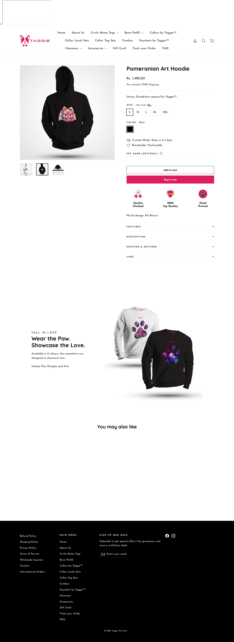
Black (130, 129)
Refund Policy (28, 536)
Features (134, 226)
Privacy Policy (28, 548)
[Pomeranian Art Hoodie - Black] (22, 496)
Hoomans (72, 48)
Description (136, 236)
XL (155, 112)
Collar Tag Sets (105, 40)
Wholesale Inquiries (31, 560)
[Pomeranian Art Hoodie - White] (26, 496)
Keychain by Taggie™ (154, 40)
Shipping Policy (29, 542)
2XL (165, 112)
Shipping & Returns (142, 246)
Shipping (154, 84)
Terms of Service (29, 554)
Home (61, 32)
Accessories (96, 48)
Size (137, 104)
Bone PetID (133, 32)
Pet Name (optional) (143, 153)
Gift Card (119, 48)
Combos (127, 40)
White (138, 129)
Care (130, 256)
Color (136, 122)
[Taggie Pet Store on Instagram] (173, 536)
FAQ (165, 48)
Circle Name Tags (103, 32)
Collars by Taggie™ (163, 32)
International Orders (32, 572)
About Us (78, 32)
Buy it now (170, 179)
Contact (24, 566)
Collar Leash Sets (77, 40)
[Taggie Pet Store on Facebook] (167, 536)
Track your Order (144, 48)
